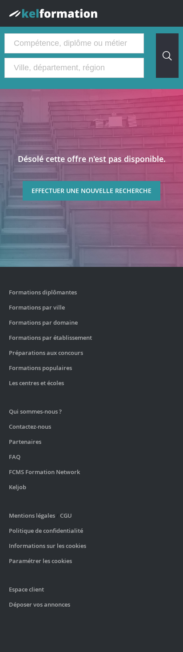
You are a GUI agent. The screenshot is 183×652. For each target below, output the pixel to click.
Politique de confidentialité (46, 531)
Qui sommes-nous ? (35, 411)
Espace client (26, 589)
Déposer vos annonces (39, 604)
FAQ (14, 457)
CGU (66, 515)
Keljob (17, 487)
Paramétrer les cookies (40, 561)
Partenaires (25, 442)
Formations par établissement (50, 338)
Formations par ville (37, 307)
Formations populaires (40, 368)
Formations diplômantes (43, 292)
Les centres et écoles (36, 383)
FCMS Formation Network (44, 472)
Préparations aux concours (46, 353)
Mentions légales (32, 515)
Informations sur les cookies (47, 546)
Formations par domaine (43, 322)
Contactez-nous (30, 427)
